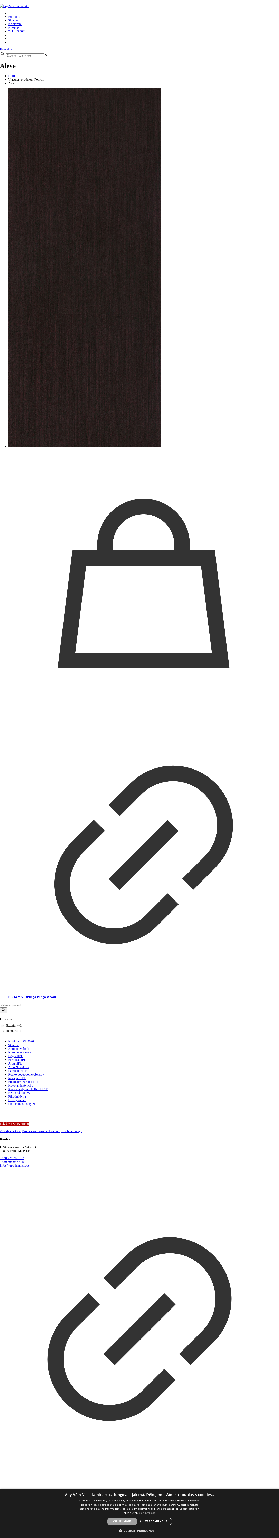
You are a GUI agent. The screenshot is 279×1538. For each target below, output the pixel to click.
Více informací (147, 1513)
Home (12, 76)
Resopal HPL (17, 1078)
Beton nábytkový (19, 1092)
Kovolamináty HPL (21, 1085)
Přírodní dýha (17, 1096)
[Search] (3, 1010)
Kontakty (6, 49)
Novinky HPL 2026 (21, 1041)
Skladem (13, 1045)
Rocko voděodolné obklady (26, 1074)
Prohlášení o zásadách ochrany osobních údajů (52, 1131)
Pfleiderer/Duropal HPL (23, 1081)
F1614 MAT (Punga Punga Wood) (32, 997)
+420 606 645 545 (12, 1161)
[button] (139, 1530)
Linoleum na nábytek (22, 1104)
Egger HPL (15, 1056)
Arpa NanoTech (18, 1067)
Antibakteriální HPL (21, 1048)
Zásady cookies (10, 1131)
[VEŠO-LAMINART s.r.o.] (62, 6)
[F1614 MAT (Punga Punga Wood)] (143, 268)
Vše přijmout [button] (122, 1521)
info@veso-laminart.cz (14, 1165)
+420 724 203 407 (12, 1158)
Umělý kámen (17, 1100)
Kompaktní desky (19, 1052)
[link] (46, 55)
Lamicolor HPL (18, 1070)
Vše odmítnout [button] (156, 1521)
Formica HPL (17, 1059)
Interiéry (13, 1030)
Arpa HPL (15, 1063)
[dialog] (139, 1513)
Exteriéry (14, 1025)
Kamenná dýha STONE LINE (28, 1089)
